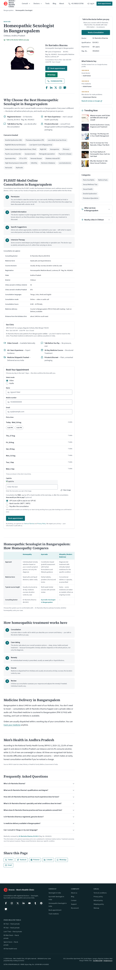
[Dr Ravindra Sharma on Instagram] (60, 87)
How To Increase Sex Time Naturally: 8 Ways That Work (99, 144)
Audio (11, 383)
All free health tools (10, 949)
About (61, 3)
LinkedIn (49, 860)
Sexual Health (88, 189)
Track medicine (54, 914)
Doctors (37, 3)
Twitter (10, 860)
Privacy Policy (41, 524)
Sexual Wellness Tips (90, 184)
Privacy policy (98, 897)
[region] (39, 284)
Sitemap (96, 908)
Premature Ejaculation (90, 198)
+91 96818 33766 (97, 961)
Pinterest (36, 860)
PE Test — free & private (11, 928)
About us (74, 893)
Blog (54, 3)
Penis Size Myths (88, 180)
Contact (73, 900)
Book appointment (104, 3)
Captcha (9, 478)
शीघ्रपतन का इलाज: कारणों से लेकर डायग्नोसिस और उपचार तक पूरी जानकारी (100, 118)
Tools (47, 3)
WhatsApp (51, 74)
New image (67, 490)
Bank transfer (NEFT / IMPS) (19, 503)
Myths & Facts (103, 180)
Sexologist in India (55, 893)
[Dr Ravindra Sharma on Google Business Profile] (64, 87)
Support (74, 904)
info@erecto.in (107, 961)
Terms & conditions (100, 893)
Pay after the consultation (19, 506)
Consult (25, 3)
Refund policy (98, 900)
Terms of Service (29, 524)
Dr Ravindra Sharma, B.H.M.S (29, 836)
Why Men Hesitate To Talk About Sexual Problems (99, 162)
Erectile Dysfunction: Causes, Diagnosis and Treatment (100, 126)
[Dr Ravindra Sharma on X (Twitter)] (55, 87)
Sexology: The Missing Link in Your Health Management (99, 135)
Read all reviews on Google (91, 101)
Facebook (23, 860)
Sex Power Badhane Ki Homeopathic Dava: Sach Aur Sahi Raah (100, 154)
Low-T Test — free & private (13, 931)
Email (8, 407)
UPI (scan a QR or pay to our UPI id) (22, 500)
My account (75, 908)
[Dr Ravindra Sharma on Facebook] (46, 87)
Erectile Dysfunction (90, 194)
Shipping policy (99, 904)
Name (8, 388)
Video (11, 380)
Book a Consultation (96, 32)
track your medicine (12, 725)
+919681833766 (56, 81)
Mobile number (11, 398)
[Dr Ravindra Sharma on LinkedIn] (51, 87)
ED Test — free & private (12, 924)
